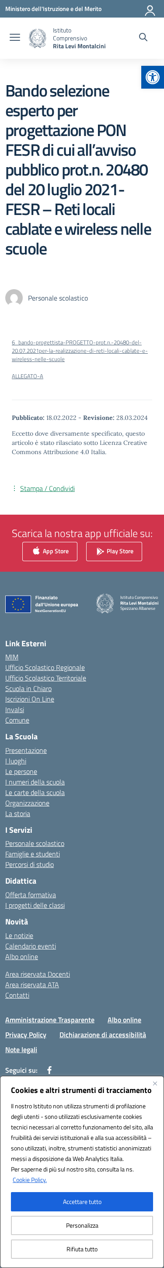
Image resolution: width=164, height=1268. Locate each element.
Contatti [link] (17, 995)
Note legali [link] (21, 1049)
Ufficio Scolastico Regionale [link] (45, 667)
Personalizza (82, 1225)
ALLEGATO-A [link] (27, 376)
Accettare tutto (82, 1201)
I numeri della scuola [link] (35, 782)
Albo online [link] (21, 956)
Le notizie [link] (19, 935)
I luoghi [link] (15, 761)
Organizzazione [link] (27, 803)
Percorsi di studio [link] (29, 864)
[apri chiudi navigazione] (15, 38)
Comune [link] (17, 720)
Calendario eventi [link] (30, 946)
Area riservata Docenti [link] (37, 974)
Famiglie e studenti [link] (32, 854)
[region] (82, 1172)
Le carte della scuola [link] (35, 792)
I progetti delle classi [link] (35, 905)
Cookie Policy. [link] (30, 1179)
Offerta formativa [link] (30, 894)
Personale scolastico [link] (34, 843)
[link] (152, 77)
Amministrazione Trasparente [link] (49, 1019)
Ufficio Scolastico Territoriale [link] (45, 678)
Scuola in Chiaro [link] (28, 688)
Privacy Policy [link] (25, 1034)
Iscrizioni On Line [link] (29, 699)
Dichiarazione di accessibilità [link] (102, 1034)
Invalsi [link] (14, 709)
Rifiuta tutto (82, 1249)
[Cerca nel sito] (143, 38)
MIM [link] (11, 657)
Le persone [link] (21, 771)
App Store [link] (55, 550)
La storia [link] (17, 813)
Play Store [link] (119, 550)
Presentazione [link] (26, 750)
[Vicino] (155, 1083)
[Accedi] (150, 8)
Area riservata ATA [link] (32, 984)
